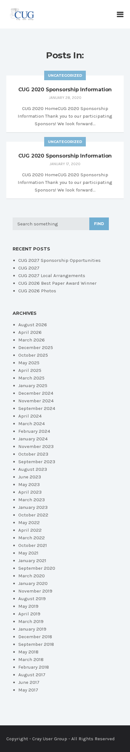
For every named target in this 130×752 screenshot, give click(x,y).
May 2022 (29, 522)
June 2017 (28, 682)
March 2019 (31, 621)
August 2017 (31, 674)
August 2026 (32, 324)
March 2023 (31, 499)
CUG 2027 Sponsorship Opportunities (59, 260)
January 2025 (32, 385)
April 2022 (30, 530)
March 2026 (31, 340)
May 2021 (28, 553)
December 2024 (35, 393)
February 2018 (33, 667)
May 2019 (28, 606)
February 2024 (34, 431)
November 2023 (36, 446)
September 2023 (36, 461)
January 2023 (33, 507)
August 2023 (32, 469)
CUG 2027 (28, 268)
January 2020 (33, 583)
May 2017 (28, 690)
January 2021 (32, 560)
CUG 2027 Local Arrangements (51, 275)
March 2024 (31, 423)
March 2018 (31, 659)
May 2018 (28, 652)
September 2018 (36, 644)
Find (99, 223)
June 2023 (29, 477)
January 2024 (33, 439)
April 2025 (29, 370)
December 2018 (35, 636)
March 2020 (31, 576)
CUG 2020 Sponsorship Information (65, 90)
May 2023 (29, 484)
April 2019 (29, 614)
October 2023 (33, 454)
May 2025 (28, 363)
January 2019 (32, 629)
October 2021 (32, 545)
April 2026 (30, 332)
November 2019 (35, 591)
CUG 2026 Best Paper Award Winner (57, 283)
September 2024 (36, 408)
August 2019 (32, 598)
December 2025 (35, 347)
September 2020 (36, 568)
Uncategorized (65, 75)
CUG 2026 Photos (37, 291)
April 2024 (30, 416)
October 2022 (33, 515)
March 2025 (31, 378)
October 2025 (33, 355)
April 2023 (30, 492)
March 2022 (31, 538)
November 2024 (36, 401)
